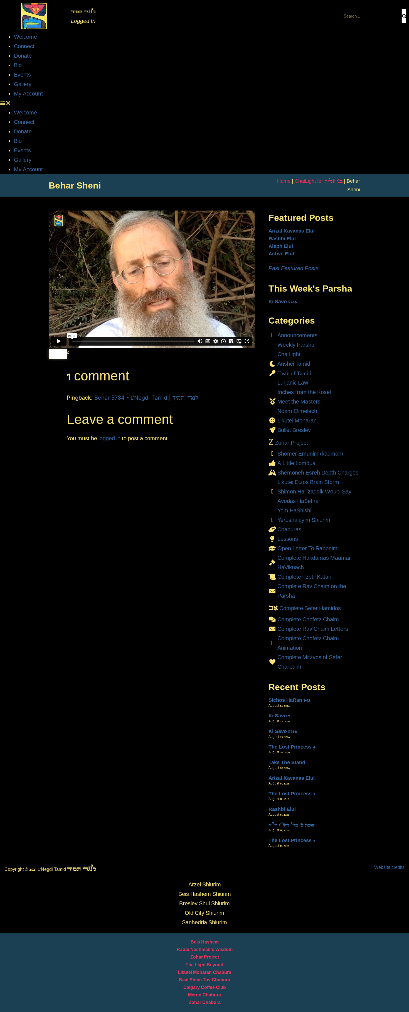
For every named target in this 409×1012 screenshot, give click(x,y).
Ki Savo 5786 (282, 301)
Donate (23, 56)
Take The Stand (286, 762)
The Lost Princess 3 (291, 794)
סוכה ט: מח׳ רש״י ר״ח (291, 825)
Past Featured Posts (293, 268)
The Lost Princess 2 (291, 840)
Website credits (389, 867)
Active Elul (281, 254)
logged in (109, 438)
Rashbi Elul (282, 239)
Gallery (22, 84)
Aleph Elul (280, 246)
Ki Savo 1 (279, 716)
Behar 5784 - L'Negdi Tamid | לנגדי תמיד (146, 397)
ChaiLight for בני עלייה (319, 181)
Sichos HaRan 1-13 (289, 700)
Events (22, 74)
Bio (18, 65)
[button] (204, 103)
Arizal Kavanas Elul (291, 231)
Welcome (25, 37)
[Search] (404, 16)
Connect (24, 46)
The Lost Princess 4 (292, 747)
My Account (28, 93)
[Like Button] (58, 354)
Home (283, 181)
